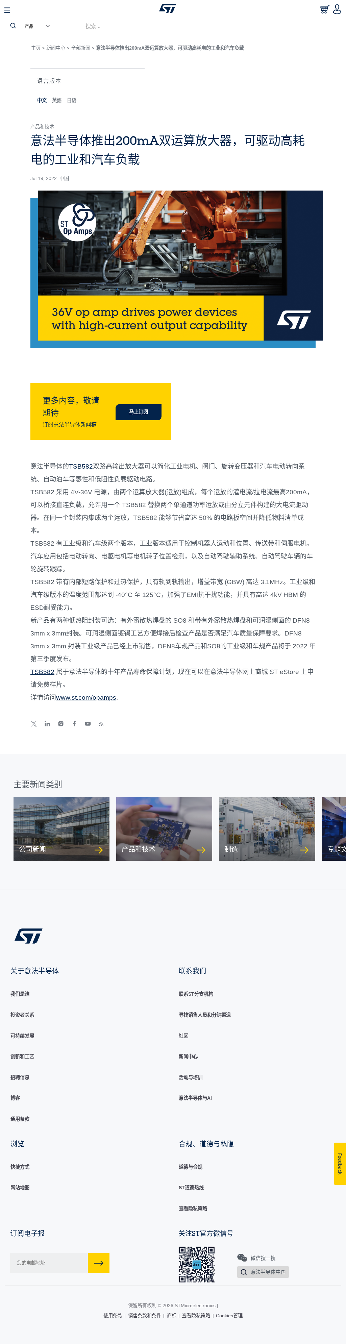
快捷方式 (19, 1167)
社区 (183, 1036)
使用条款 (112, 1315)
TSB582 (81, 466)
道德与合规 (190, 1167)
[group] (61, 829)
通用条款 (19, 1119)
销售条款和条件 (144, 1315)
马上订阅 (138, 412)
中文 (42, 100)
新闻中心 (188, 1056)
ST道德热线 (191, 1187)
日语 (71, 100)
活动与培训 (190, 1077)
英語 (56, 100)
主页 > (38, 48)
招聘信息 (19, 1077)
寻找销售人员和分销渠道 (205, 1015)
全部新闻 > (82, 48)
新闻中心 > (57, 48)
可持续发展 (22, 1036)
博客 (15, 1098)
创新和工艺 (22, 1056)
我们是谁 (19, 994)
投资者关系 (22, 1015)
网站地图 (19, 1187)
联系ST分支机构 (196, 994)
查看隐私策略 (193, 1208)
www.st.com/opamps (86, 697)
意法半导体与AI (195, 1098)
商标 (171, 1315)
